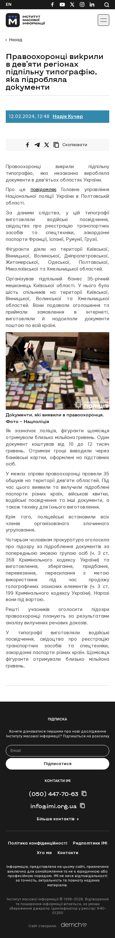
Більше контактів (55, 819)
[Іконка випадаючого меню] (103, 20)
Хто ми (44, 853)
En (9, 4)
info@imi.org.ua (53, 806)
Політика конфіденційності (37, 843)
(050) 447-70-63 (53, 794)
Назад (15, 40)
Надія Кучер (68, 116)
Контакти (67, 853)
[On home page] (19, 20)
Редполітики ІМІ (90, 843)
